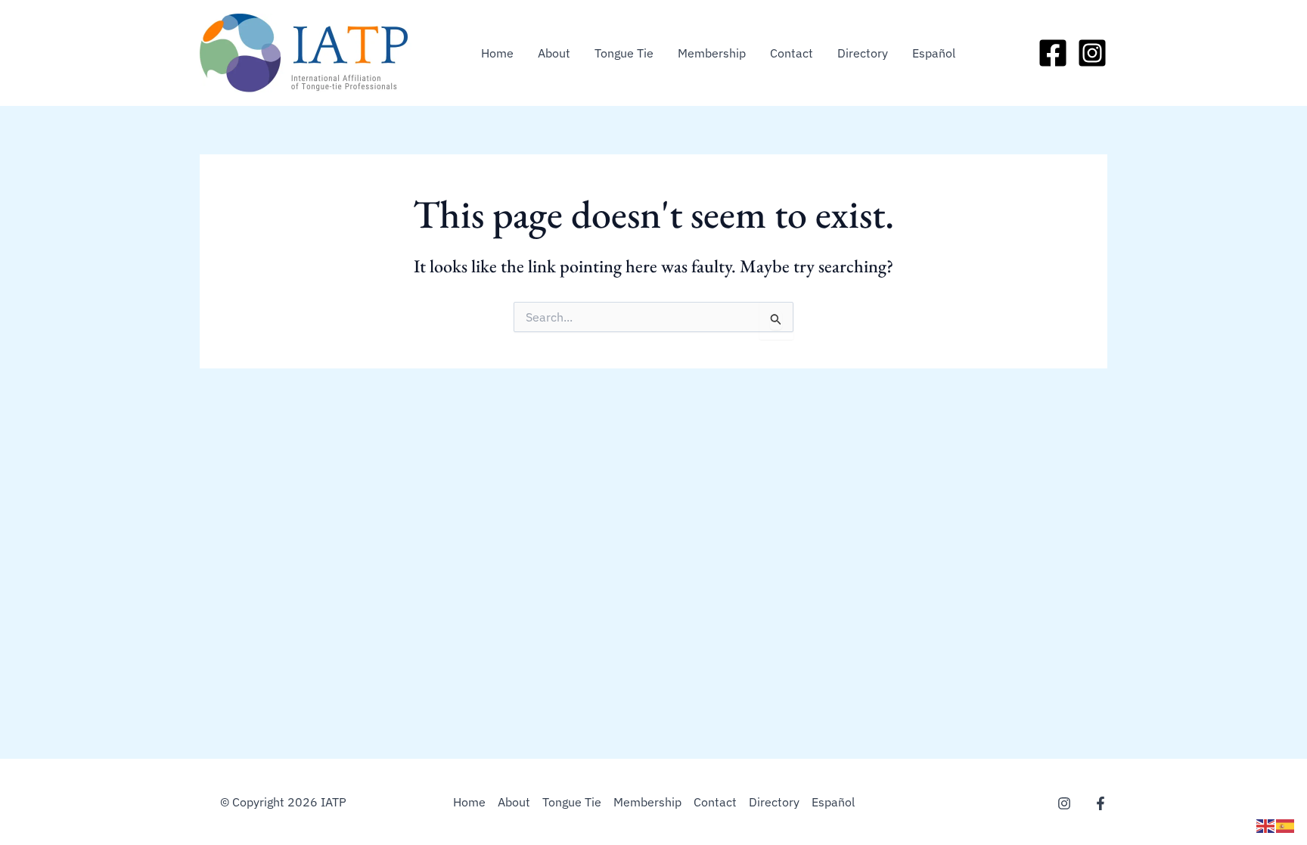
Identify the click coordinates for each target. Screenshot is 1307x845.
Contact (791, 53)
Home (497, 53)
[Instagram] (1092, 53)
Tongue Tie (624, 53)
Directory (862, 53)
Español (933, 53)
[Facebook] (1053, 53)
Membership (712, 53)
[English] (1266, 824)
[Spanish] (1286, 824)
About (554, 53)
